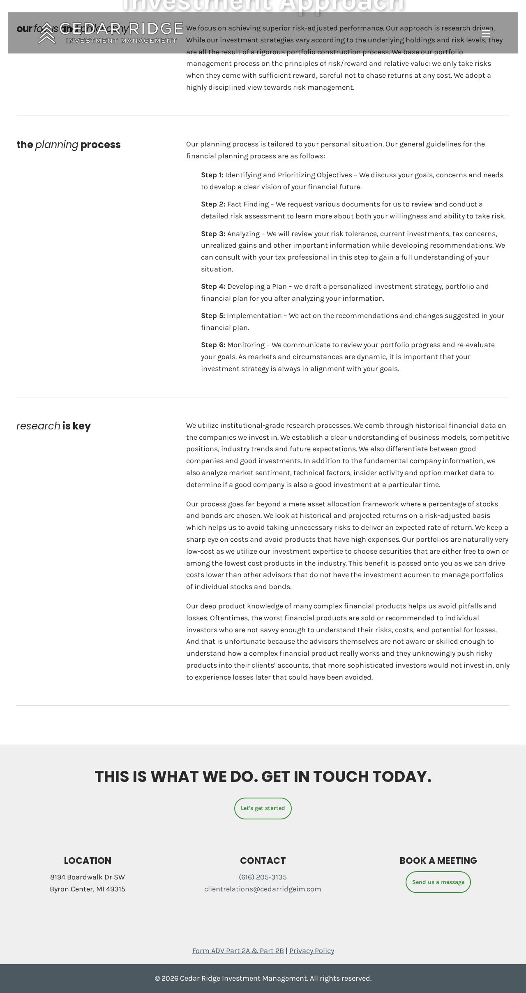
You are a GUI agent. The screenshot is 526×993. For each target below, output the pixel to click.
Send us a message (438, 882)
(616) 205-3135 (263, 877)
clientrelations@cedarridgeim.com (262, 888)
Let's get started (263, 808)
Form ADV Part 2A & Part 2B (238, 950)
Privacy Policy (311, 950)
